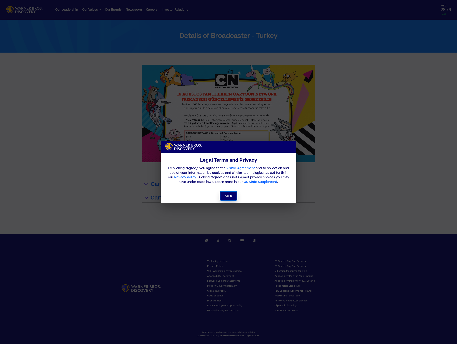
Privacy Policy (185, 177)
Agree (228, 195)
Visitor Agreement (240, 168)
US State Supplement (260, 182)
